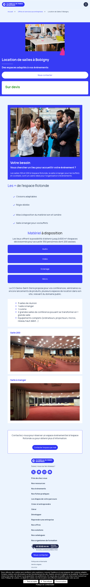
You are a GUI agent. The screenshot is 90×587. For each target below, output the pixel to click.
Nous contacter (45, 75)
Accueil (10, 12)
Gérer (33, 509)
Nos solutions (37, 530)
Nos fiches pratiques (40, 494)
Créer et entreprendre (41, 504)
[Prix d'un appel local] (45, 547)
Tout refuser (47, 581)
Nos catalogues (38, 535)
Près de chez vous (39, 478)
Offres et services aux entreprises (30, 12)
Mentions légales (36, 564)
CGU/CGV (34, 567)
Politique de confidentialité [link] (45, 585)
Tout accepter (31, 581)
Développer (36, 514)
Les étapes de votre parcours (44, 499)
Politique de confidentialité (39, 561)
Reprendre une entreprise (42, 519)
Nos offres (36, 525)
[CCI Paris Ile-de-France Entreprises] (13, 4)
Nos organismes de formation (44, 540)
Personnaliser (61, 581)
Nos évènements (38, 488)
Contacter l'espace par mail (45, 447)
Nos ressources (38, 483)
